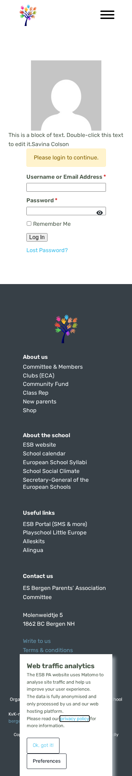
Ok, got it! (43, 745)
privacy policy (74, 718)
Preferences (47, 761)
